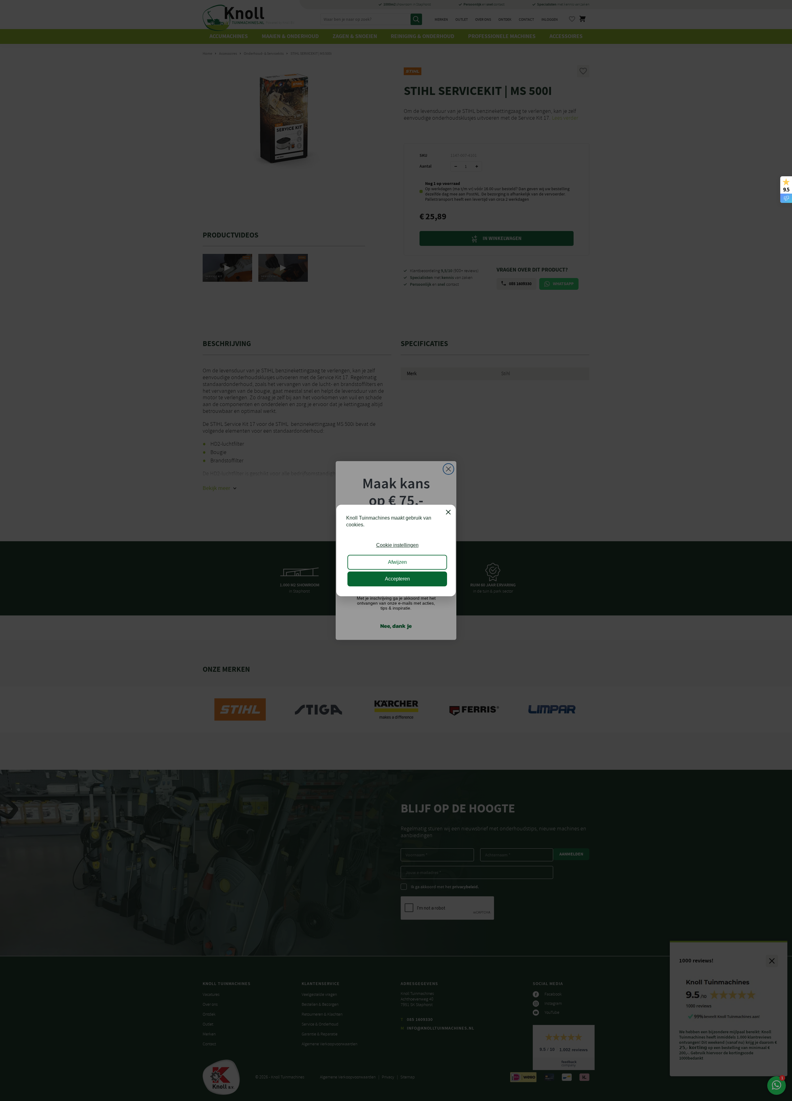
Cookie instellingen (397, 545)
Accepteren (397, 578)
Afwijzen (397, 562)
